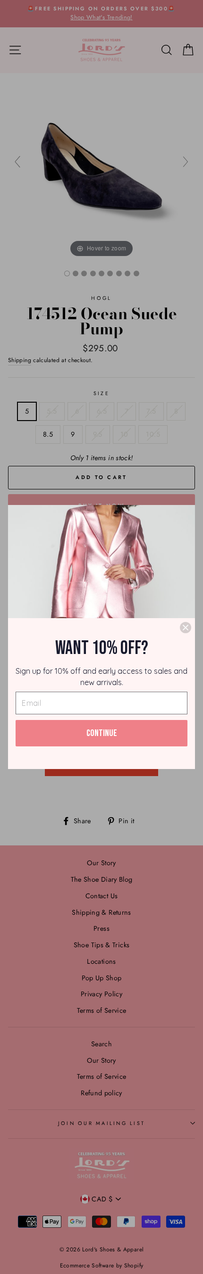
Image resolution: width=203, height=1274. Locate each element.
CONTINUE (101, 733)
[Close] (185, 627)
